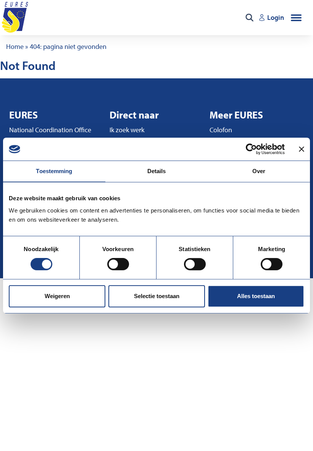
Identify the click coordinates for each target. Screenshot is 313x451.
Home (15, 46)
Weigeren (57, 296)
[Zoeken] (249, 17)
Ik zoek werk (127, 129)
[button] (296, 17)
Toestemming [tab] (54, 171)
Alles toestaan (256, 296)
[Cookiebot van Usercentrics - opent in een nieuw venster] (251, 149)
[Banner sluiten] (301, 149)
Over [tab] (258, 171)
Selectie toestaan (156, 296)
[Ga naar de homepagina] (15, 17)
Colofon (221, 129)
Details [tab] (156, 171)
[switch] (118, 264)
